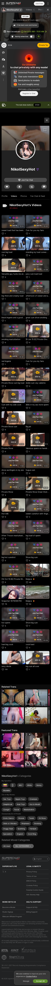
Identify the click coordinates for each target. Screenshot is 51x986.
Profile (4, 196)
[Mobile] (13, 785)
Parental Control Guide (34, 890)
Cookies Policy (32, 885)
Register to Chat (29, 93)
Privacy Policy (31, 872)
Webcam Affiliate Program (12, 916)
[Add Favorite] (4, 45)
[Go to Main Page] (16, 3)
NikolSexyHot (9, 776)
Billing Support (31, 912)
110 (6, 669)
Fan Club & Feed (37, 196)
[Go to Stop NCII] (17, 957)
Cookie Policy (31, 976)
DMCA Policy (31, 881)
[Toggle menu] (3, 3)
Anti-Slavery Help (32, 895)
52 (30, 604)
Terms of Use (31, 876)
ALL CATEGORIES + (23, 846)
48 (30, 582)
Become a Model (8, 907)
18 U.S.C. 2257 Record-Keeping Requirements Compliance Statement (24, 967)
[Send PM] (44, 187)
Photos (43, 10)
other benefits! (33, 89)
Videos (30, 10)
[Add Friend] (31, 187)
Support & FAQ (31, 907)
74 (6, 604)
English (39, 859)
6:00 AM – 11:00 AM (34, 32)
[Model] (46, 120)
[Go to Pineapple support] (4, 957)
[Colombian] (5, 785)
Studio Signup (7, 912)
